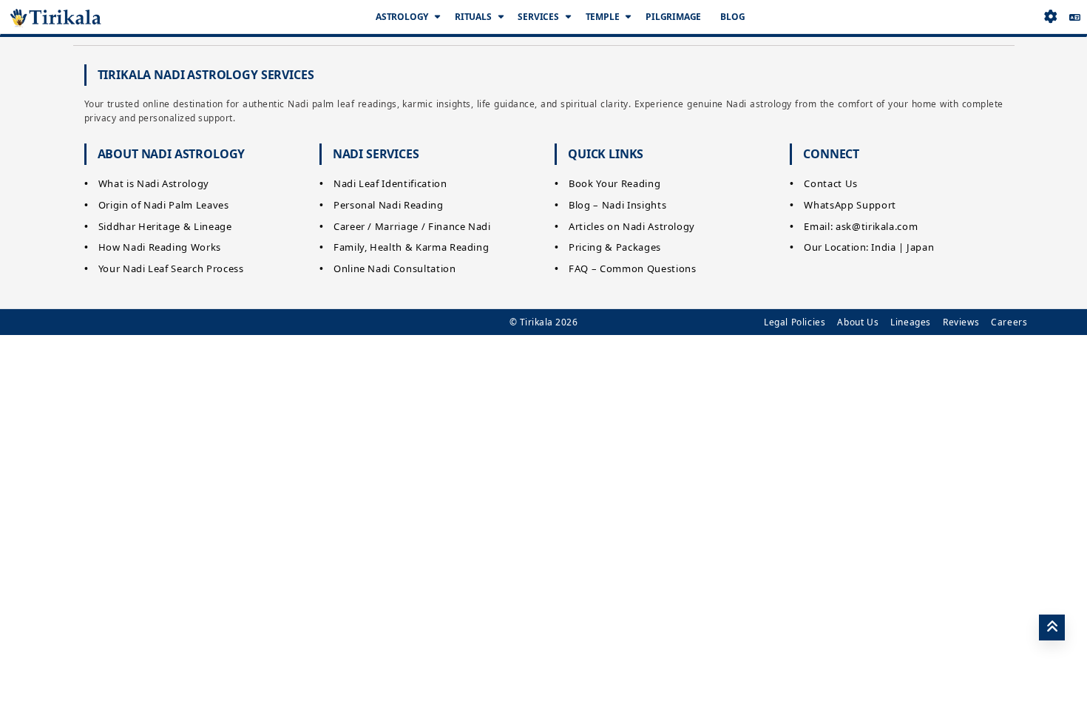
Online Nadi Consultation (394, 268)
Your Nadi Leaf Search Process (171, 268)
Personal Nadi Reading (388, 205)
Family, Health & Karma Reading (411, 247)
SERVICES (538, 16)
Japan (920, 247)
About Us (857, 322)
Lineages (910, 322)
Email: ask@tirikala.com (861, 226)
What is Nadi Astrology (153, 183)
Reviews (961, 322)
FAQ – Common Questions (632, 268)
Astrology (402, 16)
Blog (732, 16)
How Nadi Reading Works (159, 247)
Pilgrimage (673, 16)
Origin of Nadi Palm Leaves (163, 205)
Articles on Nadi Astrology (632, 226)
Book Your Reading (614, 183)
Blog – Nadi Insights (617, 205)
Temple (603, 16)
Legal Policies (794, 322)
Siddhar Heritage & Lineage (165, 226)
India (883, 247)
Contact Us (831, 183)
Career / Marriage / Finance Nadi (412, 226)
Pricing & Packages (615, 247)
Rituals (473, 16)
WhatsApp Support (849, 205)
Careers (1009, 322)
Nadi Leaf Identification (390, 183)
